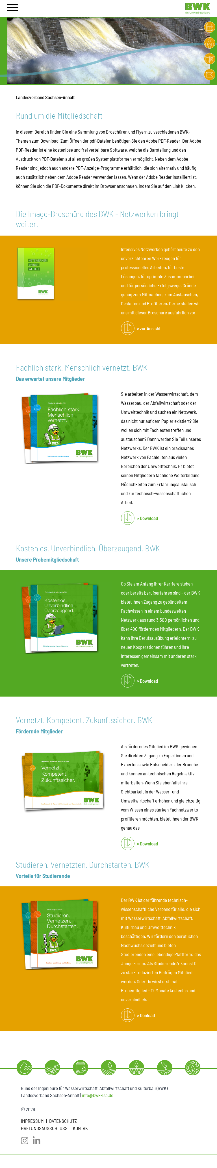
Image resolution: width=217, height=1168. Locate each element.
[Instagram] (27, 1140)
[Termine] (209, 27)
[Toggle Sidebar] (12, 8)
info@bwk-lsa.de (97, 1095)
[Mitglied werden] (209, 43)
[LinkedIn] (39, 1140)
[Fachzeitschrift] (209, 59)
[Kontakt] (209, 74)
